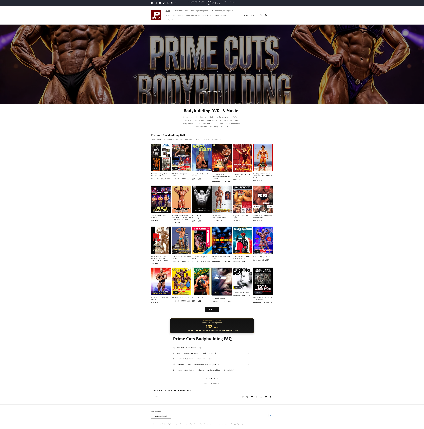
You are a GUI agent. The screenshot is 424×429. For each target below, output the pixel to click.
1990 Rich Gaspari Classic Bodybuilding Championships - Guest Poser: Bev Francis (181, 217)
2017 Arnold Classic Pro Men (181, 298)
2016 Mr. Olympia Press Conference (158, 216)
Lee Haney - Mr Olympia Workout (199, 257)
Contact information (222, 424)
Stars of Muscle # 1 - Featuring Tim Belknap (219, 216)
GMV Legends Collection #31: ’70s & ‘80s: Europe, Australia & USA (262, 175)
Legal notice (244, 424)
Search (205, 384)
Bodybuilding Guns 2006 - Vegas (241, 217)
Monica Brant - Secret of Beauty (200, 175)
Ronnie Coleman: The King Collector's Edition (241, 257)
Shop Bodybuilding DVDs (212, 92)
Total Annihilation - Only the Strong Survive (262, 298)
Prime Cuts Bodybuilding (163, 424)
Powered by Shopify (176, 424)
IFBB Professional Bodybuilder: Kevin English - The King (221, 176)
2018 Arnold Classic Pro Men (262, 257)
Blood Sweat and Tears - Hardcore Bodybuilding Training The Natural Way (159, 258)
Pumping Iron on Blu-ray (241, 292)
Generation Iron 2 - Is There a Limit (221, 257)
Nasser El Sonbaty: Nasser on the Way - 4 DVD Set (160, 175)
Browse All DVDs (215, 384)
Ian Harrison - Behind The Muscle (159, 298)
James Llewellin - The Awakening (199, 217)
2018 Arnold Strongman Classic (179, 175)
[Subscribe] (188, 396)
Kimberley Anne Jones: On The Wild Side (241, 175)
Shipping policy (234, 424)
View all (212, 309)
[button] (200, 10)
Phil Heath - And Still (219, 298)
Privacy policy (188, 424)
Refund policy (198, 424)
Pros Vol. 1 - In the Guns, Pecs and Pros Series (262, 216)
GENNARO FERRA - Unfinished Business (181, 257)
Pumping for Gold (198, 298)
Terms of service (209, 424)
